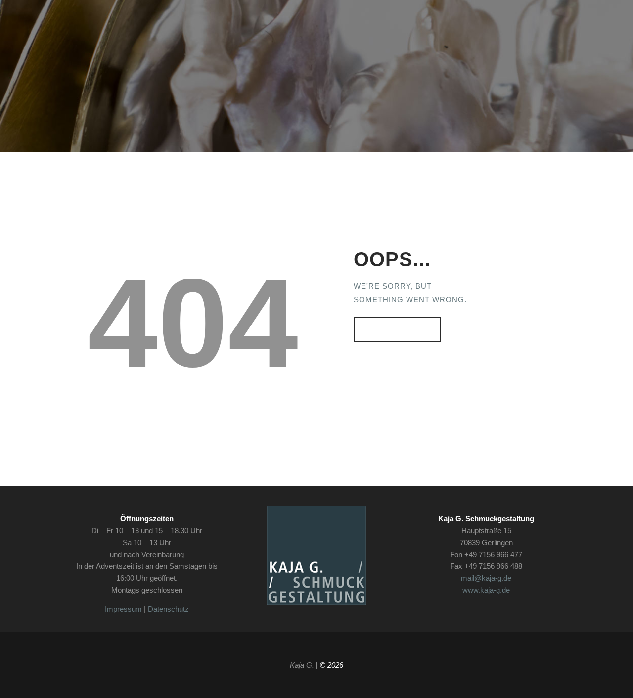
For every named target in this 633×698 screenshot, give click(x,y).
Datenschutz (168, 609)
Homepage (392, 329)
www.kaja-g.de (486, 590)
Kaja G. (302, 665)
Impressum (123, 609)
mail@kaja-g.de (486, 578)
